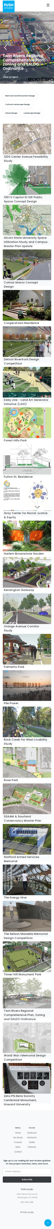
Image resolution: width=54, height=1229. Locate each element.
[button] (48, 5)
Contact (18, 1151)
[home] (9, 5)
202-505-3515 (27, 1202)
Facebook (32, 1132)
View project (19, 77)
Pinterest (32, 1146)
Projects (18, 1142)
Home (18, 1132)
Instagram (32, 1137)
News (18, 1146)
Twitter (32, 1142)
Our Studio (18, 1137)
